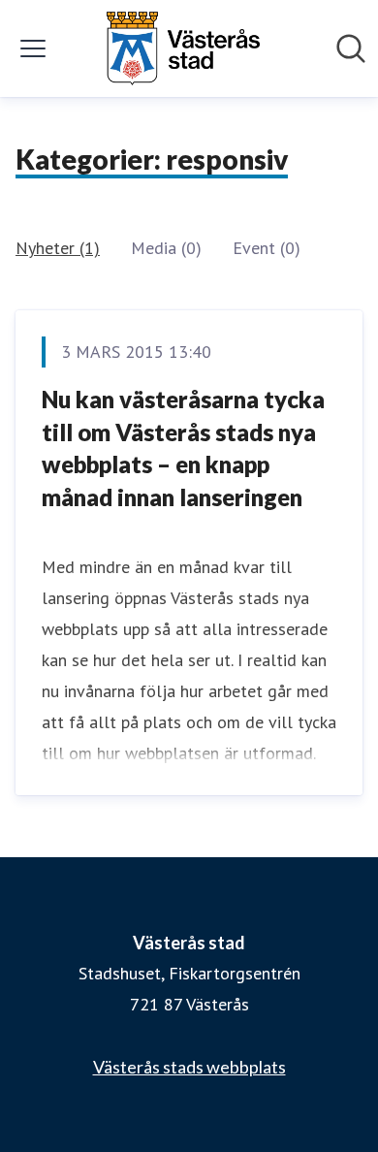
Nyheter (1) (58, 248)
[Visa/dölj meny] (33, 48)
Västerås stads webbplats (189, 1066)
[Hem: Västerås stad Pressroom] (183, 48)
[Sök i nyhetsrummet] (350, 48)
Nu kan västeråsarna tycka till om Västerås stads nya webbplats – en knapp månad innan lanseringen (183, 448)
